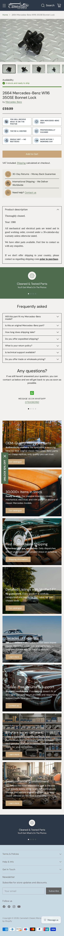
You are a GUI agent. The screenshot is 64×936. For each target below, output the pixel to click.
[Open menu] (4, 5)
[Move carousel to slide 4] (35, 293)
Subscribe (54, 891)
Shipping (21, 163)
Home (5, 14)
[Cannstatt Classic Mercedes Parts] (18, 5)
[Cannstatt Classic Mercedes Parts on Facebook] (4, 907)
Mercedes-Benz (14, 102)
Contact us (30, 192)
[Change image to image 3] (38, 69)
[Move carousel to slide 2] (30, 293)
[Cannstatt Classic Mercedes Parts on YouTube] (19, 907)
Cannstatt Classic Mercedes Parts (35, 918)
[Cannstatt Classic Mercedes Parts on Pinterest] (9, 907)
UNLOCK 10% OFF (4, 470)
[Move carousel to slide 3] (33, 293)
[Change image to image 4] (53, 69)
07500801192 (32, 402)
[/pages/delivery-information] (32, 541)
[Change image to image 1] (9, 69)
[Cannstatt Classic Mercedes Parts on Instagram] (14, 907)
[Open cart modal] (59, 5)
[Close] (5, 456)
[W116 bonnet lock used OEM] (32, 40)
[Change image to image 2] (23, 69)
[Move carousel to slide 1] (28, 293)
